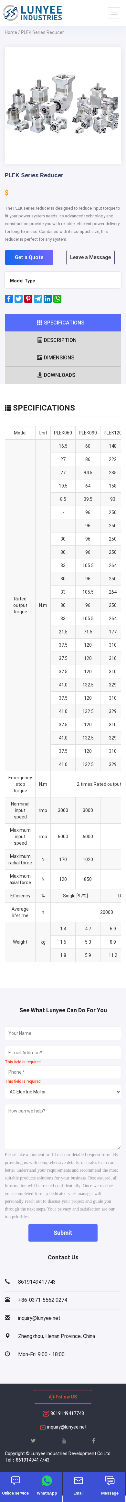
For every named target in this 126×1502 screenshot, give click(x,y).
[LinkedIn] (48, 301)
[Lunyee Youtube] (64, 1440)
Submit (63, 1232)
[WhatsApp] (57, 301)
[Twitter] (19, 301)
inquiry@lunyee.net (67, 1427)
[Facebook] (9, 301)
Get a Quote (29, 257)
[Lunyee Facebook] (93, 1440)
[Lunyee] (32, 13)
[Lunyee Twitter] (33, 1440)
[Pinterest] (28, 301)
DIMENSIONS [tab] (59, 358)
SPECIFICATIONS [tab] (64, 323)
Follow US (66, 1396)
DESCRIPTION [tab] (60, 340)
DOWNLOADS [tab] (59, 375)
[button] (13, 105)
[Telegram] (38, 301)
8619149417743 (66, 1413)
